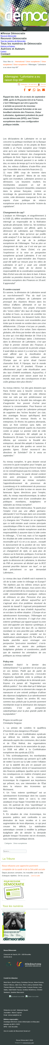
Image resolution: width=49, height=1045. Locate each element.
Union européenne (33, 62)
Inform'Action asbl (28, 1042)
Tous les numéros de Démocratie (13, 41)
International (19, 62)
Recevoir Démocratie (8, 36)
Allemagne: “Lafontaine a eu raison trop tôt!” (22, 78)
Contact (3, 51)
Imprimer (43, 86)
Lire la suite (35, 876)
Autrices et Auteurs (8, 46)
